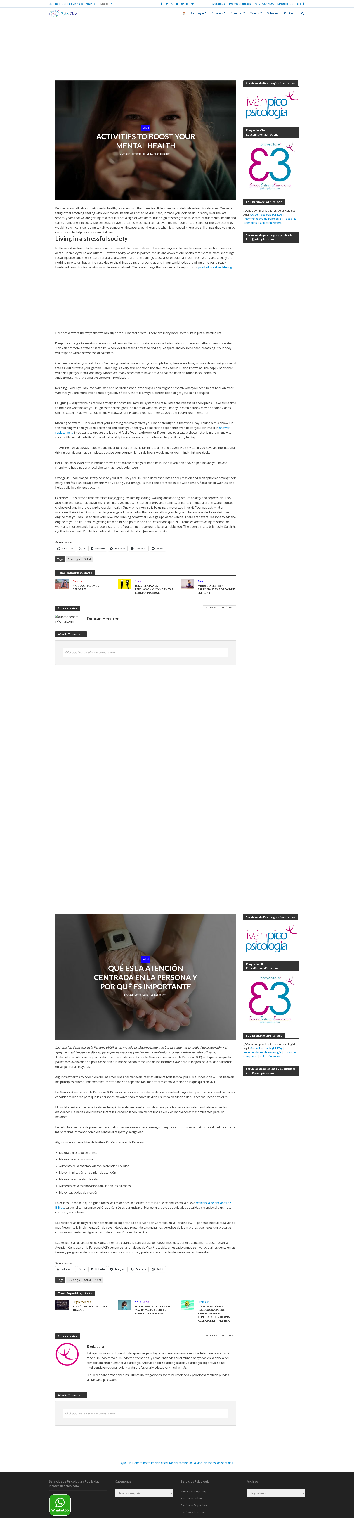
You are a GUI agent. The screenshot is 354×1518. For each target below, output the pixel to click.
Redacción (160, 994)
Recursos (236, 13)
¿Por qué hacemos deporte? (85, 587)
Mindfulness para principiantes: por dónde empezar (216, 589)
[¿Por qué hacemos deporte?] (62, 584)
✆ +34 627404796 (264, 3)
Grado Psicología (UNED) (266, 214)
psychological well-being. (215, 267)
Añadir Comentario (133, 153)
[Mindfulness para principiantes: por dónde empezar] (187, 584)
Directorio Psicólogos (289, 3)
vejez (98, 1280)
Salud (146, 127)
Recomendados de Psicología (262, 218)
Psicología (197, 13)
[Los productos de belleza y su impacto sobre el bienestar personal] (124, 1304)
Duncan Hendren (160, 153)
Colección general (271, 222)
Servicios (217, 13)
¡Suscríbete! (218, 3)
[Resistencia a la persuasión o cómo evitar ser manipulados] (124, 584)
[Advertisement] (177, 53)
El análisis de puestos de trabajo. (90, 1308)
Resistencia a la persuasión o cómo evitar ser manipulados (154, 589)
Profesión (203, 1302)
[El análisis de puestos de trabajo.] (62, 1304)
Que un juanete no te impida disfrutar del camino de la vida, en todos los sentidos (177, 1463)
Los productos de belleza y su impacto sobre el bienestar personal (153, 1310)
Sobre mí (273, 13)
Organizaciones (81, 1302)
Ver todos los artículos (219, 607)
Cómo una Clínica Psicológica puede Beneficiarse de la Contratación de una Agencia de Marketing (214, 1313)
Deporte (77, 581)
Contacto (290, 13)
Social (138, 581)
